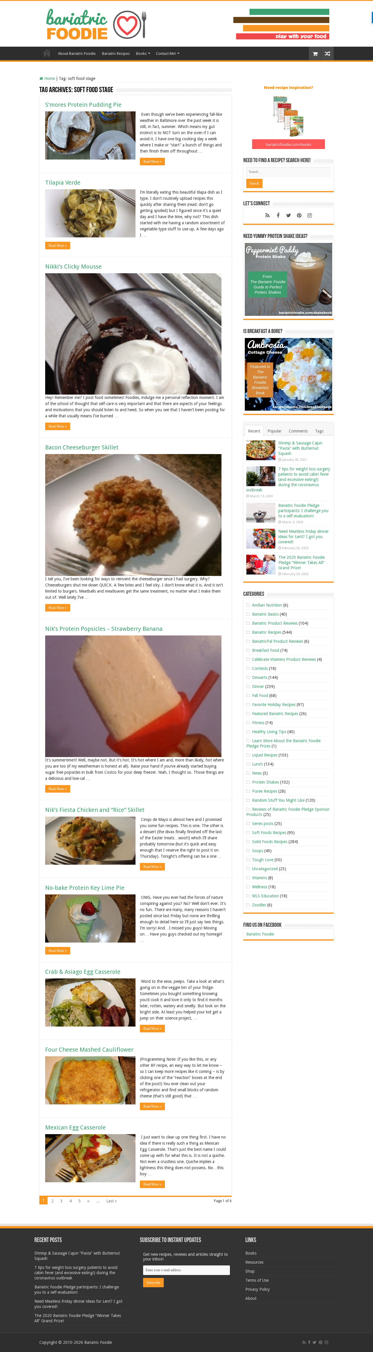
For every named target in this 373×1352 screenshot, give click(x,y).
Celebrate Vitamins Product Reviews (284, 659)
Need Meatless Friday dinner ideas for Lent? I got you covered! (303, 536)
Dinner (258, 686)
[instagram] (309, 215)
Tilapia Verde (62, 182)
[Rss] (267, 215)
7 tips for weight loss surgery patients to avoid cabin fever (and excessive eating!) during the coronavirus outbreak (288, 479)
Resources (254, 1262)
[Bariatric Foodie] (186, 23)
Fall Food (260, 695)
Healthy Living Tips (269, 731)
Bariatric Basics (265, 614)
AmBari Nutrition (267, 605)
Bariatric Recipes (116, 53)
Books (141, 53)
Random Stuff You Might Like (278, 800)
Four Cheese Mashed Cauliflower (89, 1049)
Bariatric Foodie (260, 934)
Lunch (257, 764)
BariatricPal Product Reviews (277, 641)
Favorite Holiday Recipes (273, 704)
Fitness (258, 722)
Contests (260, 668)
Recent (254, 431)
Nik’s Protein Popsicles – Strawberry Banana (104, 628)
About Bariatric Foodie (77, 53)
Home (46, 53)
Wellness (259, 887)
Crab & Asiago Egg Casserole (82, 971)
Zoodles (259, 905)
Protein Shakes (265, 782)
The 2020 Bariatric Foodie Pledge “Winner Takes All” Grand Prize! (301, 562)
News (257, 773)
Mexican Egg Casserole (75, 1127)
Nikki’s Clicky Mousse (73, 266)
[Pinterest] (299, 215)
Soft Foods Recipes (269, 832)
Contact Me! (166, 53)
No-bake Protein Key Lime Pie (84, 887)
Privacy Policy (257, 1289)
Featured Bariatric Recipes (275, 713)
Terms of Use (257, 1280)
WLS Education (265, 896)
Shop (250, 1271)
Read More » (152, 162)
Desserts (259, 677)
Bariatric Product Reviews (275, 623)
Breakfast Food (265, 650)
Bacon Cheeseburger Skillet (82, 447)
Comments (298, 431)
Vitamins (259, 877)
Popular (274, 431)
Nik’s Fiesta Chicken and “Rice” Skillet (95, 809)
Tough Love (262, 859)
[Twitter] (288, 215)
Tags (319, 431)
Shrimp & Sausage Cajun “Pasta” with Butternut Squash (300, 448)
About (250, 1298)
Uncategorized (265, 868)
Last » (111, 1201)
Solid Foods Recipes (269, 841)
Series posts (262, 823)
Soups (257, 850)
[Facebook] (278, 215)
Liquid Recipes (264, 755)
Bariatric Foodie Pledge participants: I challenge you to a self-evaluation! (303, 510)
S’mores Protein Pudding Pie (83, 104)
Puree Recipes (264, 791)
